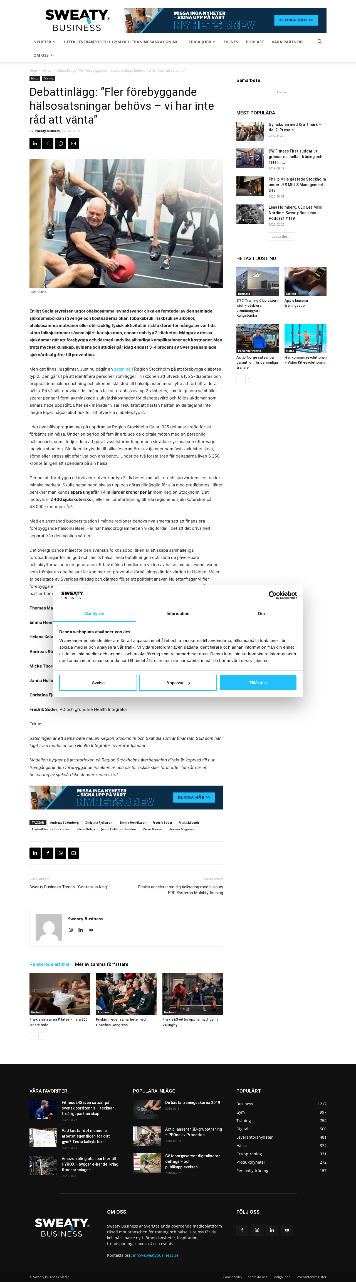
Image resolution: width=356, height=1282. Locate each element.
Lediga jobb (198, 41)
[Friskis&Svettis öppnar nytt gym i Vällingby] (192, 994)
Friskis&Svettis (189, 822)
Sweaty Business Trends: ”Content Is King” (68, 886)
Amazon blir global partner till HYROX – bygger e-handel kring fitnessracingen (90, 1164)
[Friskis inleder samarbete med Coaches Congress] (126, 994)
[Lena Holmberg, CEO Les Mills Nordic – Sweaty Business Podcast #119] (250, 214)
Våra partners (287, 41)
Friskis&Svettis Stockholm (50, 829)
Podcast (255, 41)
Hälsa (46, 70)
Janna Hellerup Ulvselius (118, 829)
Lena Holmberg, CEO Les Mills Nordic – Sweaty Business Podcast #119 (295, 213)
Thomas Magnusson (182, 829)
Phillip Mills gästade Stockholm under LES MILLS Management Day (297, 185)
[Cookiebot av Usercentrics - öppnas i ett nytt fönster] (272, 595)
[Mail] (92, 930)
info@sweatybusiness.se (156, 1255)
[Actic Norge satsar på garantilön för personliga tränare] (257, 338)
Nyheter (42, 41)
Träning (48, 78)
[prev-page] (32, 1036)
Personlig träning (249, 351)
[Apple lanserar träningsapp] (306, 281)
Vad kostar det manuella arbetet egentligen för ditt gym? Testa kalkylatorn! (86, 1136)
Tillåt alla (258, 682)
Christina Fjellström (99, 822)
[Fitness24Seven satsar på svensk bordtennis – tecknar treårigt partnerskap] (43, 1109)
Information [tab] (178, 613)
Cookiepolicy (232, 1276)
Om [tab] (261, 613)
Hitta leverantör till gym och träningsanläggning (121, 41)
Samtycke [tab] (94, 613)
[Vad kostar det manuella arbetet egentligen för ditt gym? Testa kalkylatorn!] (43, 1137)
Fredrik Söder (162, 822)
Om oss (41, 55)
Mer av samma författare (101, 964)
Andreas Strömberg (64, 822)
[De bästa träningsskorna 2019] (147, 1109)
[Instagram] (72, 930)
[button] (320, 42)
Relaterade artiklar (49, 964)
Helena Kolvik (85, 829)
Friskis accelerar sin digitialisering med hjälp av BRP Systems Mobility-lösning (180, 889)
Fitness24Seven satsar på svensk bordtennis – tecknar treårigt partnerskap (88, 1108)
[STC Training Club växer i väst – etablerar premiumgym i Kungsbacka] (257, 281)
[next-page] (41, 1036)
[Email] (73, 143)
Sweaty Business (47, 131)
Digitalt (291, 294)
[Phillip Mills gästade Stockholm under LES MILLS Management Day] (250, 186)
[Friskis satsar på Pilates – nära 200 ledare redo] (59, 994)
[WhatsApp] (60, 143)
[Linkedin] (35, 143)
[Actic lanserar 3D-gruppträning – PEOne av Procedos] (147, 1136)
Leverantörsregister (311, 1276)
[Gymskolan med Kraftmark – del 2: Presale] (250, 131)
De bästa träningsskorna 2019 (192, 1102)
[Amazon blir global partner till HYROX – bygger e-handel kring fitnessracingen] (43, 1165)
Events (231, 41)
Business (37, 1012)
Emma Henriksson (133, 822)
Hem (33, 70)
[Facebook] (47, 143)
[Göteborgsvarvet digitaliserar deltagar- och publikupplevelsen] (147, 1163)
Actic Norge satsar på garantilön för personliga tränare (257, 362)
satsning (123, 369)
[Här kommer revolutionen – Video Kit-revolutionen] (306, 338)
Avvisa (98, 682)
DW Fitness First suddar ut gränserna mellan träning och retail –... (295, 156)
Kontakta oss (257, 1276)
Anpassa (174, 682)
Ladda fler (279, 236)
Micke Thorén (152, 829)
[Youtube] (287, 1230)
